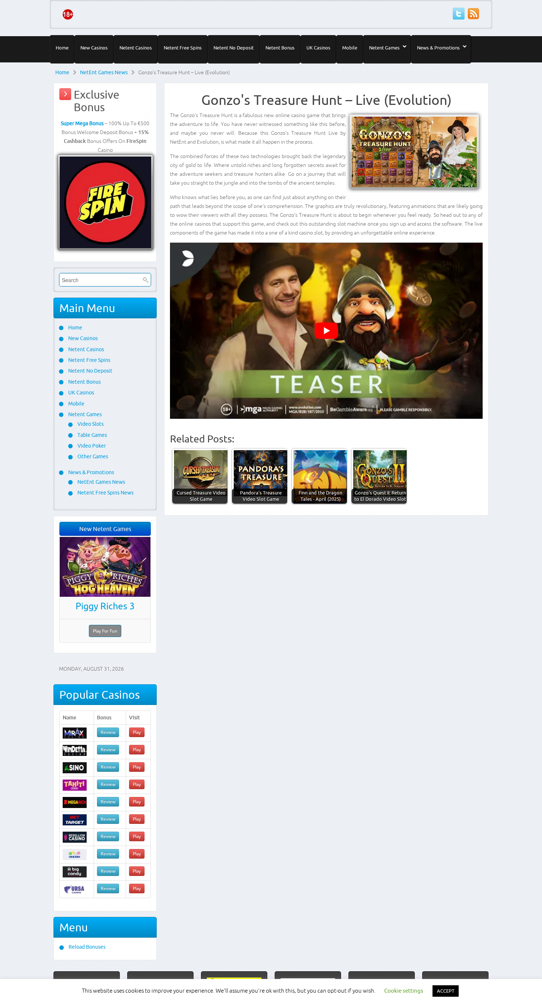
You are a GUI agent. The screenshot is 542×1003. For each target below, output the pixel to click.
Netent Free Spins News (104, 493)
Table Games (91, 435)
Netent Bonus (280, 47)
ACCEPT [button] (445, 990)
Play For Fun (105, 631)
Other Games (92, 456)
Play (137, 732)
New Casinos (94, 47)
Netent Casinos (135, 47)
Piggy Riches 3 (105, 606)
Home (62, 47)
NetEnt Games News (104, 72)
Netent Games (384, 47)
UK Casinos (318, 47)
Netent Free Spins (183, 47)
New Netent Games (105, 529)
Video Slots (90, 424)
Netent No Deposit (233, 47)
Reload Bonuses (86, 947)
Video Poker (91, 446)
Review (108, 732)
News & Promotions (438, 47)
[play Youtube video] (326, 331)
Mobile (349, 47)
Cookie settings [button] (403, 990)
